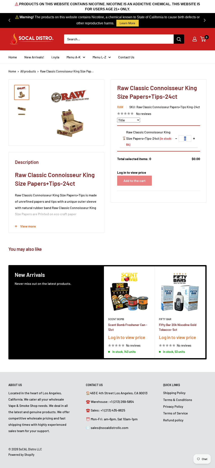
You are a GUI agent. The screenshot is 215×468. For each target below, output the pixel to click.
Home (12, 57)
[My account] (195, 39)
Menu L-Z (99, 57)
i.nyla (55, 57)
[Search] (179, 39)
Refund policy (173, 420)
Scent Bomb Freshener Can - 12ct (127, 327)
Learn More (127, 23)
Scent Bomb (116, 319)
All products (28, 71)
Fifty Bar (165, 319)
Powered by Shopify (21, 454)
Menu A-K (74, 57)
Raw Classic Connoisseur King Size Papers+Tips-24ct (149, 138)
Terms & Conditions (177, 400)
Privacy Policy (173, 406)
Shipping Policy (174, 393)
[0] (203, 39)
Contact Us (126, 57)
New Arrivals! (34, 57)
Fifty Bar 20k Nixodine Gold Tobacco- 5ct (177, 327)
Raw (120, 107)
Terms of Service (175, 413)
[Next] (205, 312)
